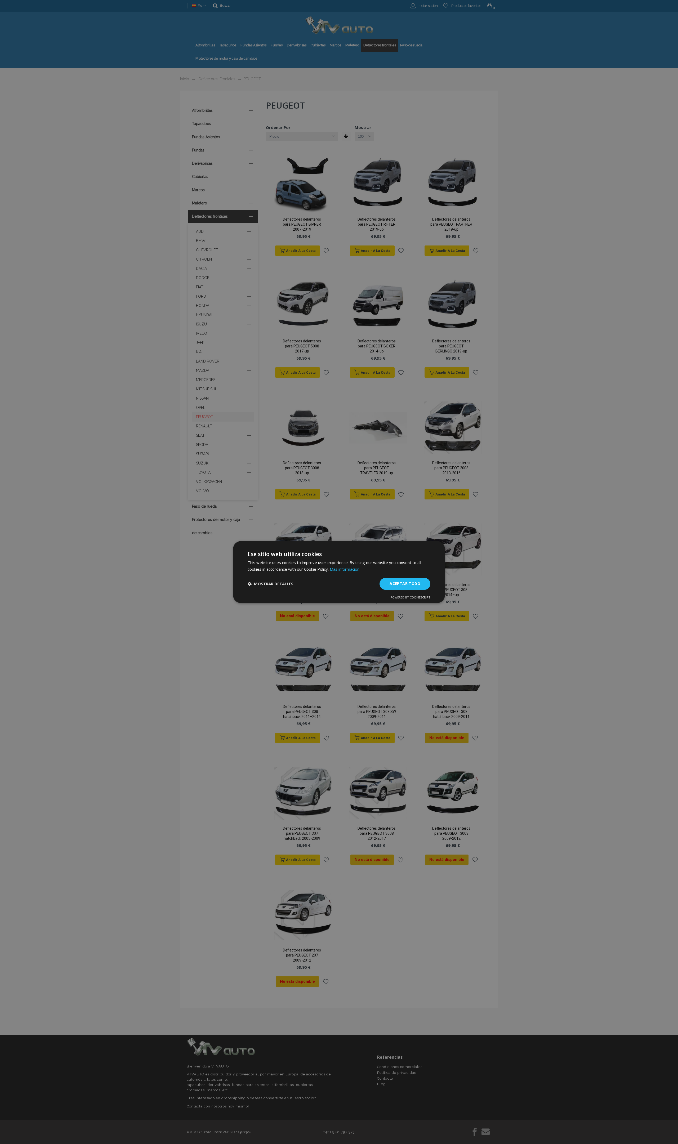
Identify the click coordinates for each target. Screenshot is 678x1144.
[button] (270, 583)
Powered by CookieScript (410, 597)
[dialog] (339, 572)
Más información (344, 569)
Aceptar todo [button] (405, 583)
